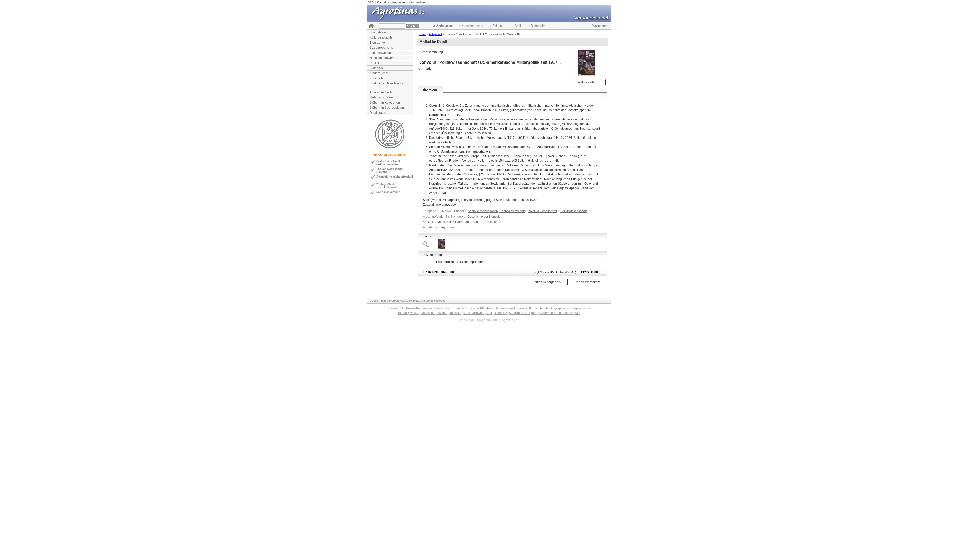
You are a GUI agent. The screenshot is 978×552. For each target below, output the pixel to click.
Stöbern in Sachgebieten (387, 107)
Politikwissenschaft (573, 211)
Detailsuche (378, 113)
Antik (518, 26)
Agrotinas (447, 227)
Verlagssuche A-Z (382, 97)
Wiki (577, 313)
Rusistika (376, 63)
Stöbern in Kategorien (385, 102)
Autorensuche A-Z (382, 92)
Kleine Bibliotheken (401, 308)
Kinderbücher (379, 73)
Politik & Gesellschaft (542, 211)
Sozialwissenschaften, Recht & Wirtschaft (496, 211)
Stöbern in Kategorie (523, 313)
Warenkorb (600, 26)
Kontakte (383, 2)
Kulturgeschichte (381, 37)
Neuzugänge (454, 308)
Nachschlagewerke (383, 58)
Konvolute (377, 78)
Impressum (400, 2)
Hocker (519, 308)
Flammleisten (503, 308)
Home (422, 34)
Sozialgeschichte (381, 47)
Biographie (377, 42)
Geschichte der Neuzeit (483, 216)
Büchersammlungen (430, 308)
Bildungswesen (380, 53)
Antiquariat (444, 26)
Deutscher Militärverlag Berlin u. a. (460, 222)
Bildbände (377, 68)
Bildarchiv (538, 26)
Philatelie (498, 26)
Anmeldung (419, 2)
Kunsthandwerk (472, 26)
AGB (370, 2)
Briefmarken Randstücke (387, 83)
